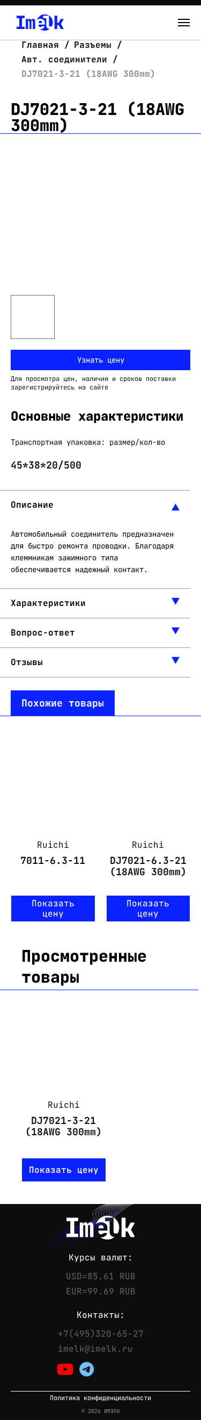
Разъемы (92, 45)
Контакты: (101, 1315)
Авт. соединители (64, 59)
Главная (42, 45)
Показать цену (53, 908)
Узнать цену (100, 360)
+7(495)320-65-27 (101, 1334)
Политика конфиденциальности (100, 1398)
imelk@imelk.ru (95, 1349)
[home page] (40, 22)
